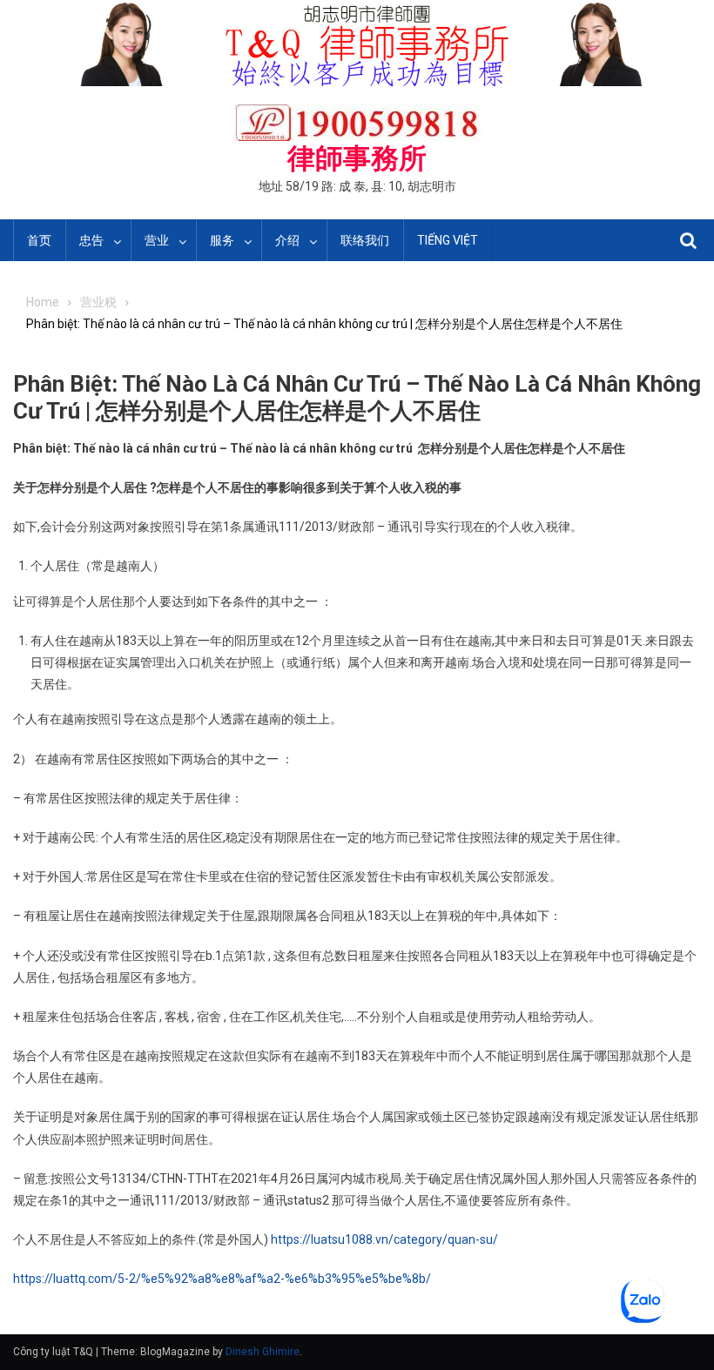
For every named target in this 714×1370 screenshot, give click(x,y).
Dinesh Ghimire (263, 1352)
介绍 (287, 240)
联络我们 (364, 240)
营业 (157, 240)
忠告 (91, 240)
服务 (222, 240)
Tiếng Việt (447, 240)
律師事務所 (357, 158)
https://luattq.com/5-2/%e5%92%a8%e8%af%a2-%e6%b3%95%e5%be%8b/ (222, 1279)
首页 (39, 240)
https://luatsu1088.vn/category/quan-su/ (384, 1239)
